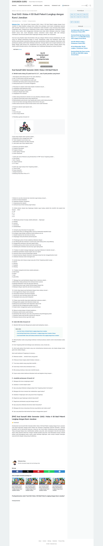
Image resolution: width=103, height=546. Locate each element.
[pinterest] (38, 471)
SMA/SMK (76, 22)
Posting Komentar (32, 21)
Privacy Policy (61, 541)
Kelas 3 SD (85, 14)
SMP (72, 22)
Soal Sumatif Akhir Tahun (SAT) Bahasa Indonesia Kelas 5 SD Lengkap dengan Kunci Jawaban (38, 335)
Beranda (14, 5)
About (40, 541)
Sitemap (49, 541)
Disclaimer (55, 541)
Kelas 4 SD (73, 16)
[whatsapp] (49, 471)
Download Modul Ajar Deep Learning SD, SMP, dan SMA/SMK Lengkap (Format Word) (80, 53)
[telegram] (59, 471)
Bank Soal (47, 5)
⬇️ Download (65, 5)
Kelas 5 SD (79, 16)
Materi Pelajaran (37, 5)
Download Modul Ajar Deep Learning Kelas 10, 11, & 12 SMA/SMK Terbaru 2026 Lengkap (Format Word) (80, 36)
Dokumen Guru (19, 1)
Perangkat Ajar (56, 5)
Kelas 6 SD (85, 16)
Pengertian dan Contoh (24, 5)
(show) (20, 49)
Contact (44, 541)
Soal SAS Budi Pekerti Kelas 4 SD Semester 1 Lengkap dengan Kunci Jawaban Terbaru (36, 333)
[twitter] (28, 471)
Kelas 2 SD (79, 14)
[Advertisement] (38, 186)
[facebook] (17, 471)
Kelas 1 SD (73, 14)
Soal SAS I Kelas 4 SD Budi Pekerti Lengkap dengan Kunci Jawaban (32, 331)
